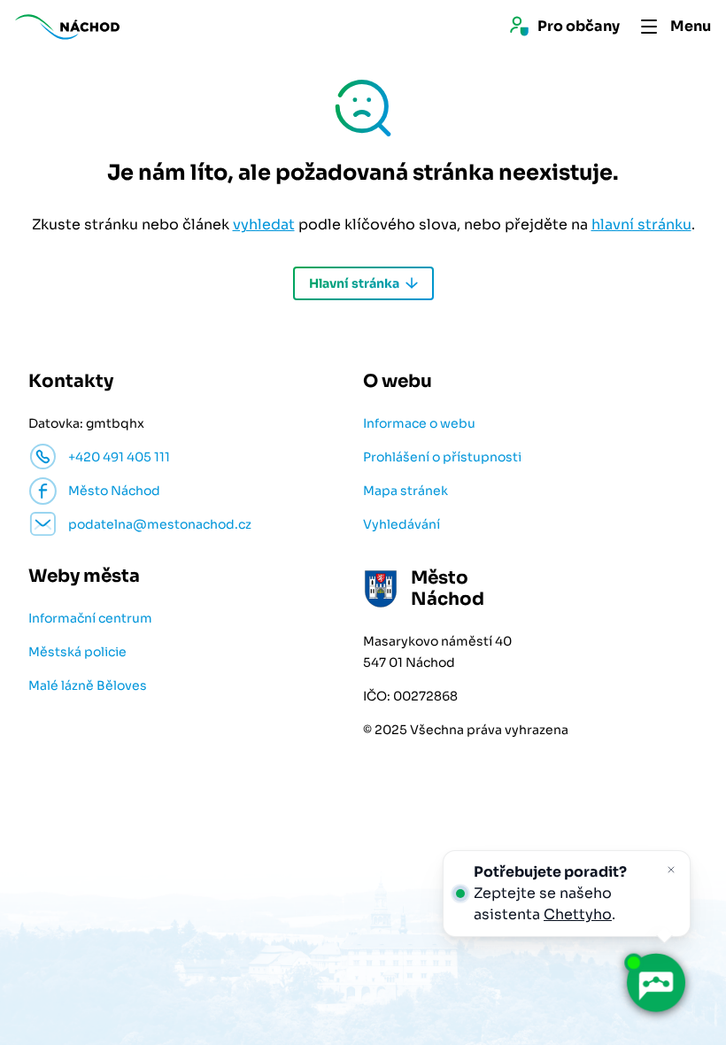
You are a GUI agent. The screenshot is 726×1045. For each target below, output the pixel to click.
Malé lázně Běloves (87, 685)
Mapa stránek (405, 491)
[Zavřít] (671, 869)
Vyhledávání (401, 524)
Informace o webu (419, 423)
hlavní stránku (641, 224)
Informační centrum (90, 618)
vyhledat (264, 224)
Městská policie (77, 652)
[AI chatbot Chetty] (655, 983)
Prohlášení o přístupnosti (442, 457)
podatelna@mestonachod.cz (159, 524)
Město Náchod (114, 491)
